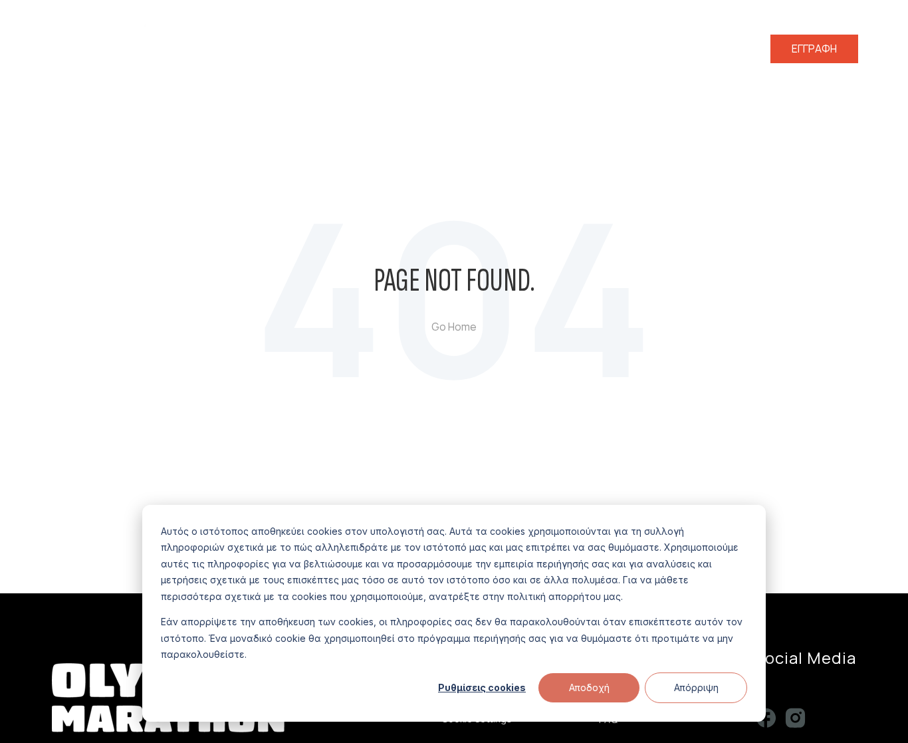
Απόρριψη (696, 687)
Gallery (628, 48)
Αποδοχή (589, 687)
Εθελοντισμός (559, 48)
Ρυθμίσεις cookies (482, 687)
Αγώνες (479, 48)
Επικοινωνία (728, 48)
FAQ (671, 48)
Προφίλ (426, 48)
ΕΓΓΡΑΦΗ (814, 48)
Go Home (454, 326)
